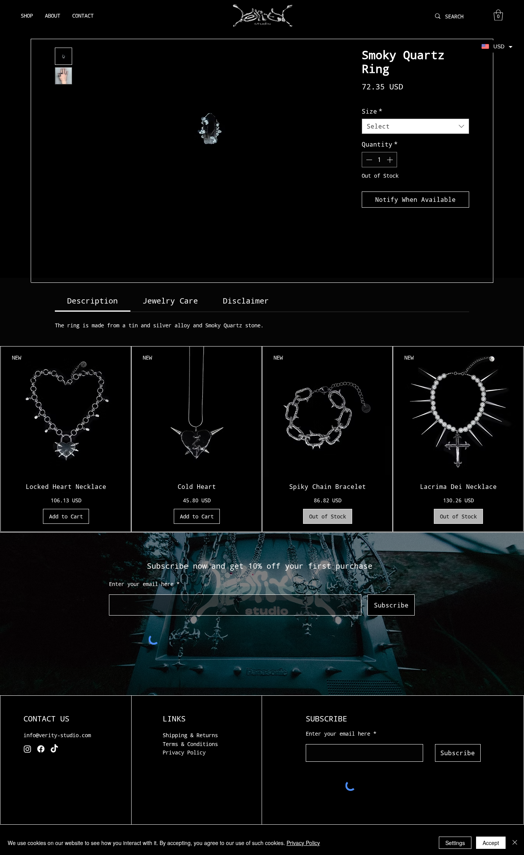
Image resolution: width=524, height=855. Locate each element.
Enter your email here (141, 584)
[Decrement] (368, 159)
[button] (498, 15)
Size (372, 111)
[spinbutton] (379, 159)
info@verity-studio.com (57, 735)
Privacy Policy (184, 752)
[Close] (514, 843)
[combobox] (415, 126)
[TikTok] (54, 749)
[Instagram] (27, 749)
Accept (491, 843)
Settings (455, 843)
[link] (92, 300)
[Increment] (390, 159)
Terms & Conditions (190, 744)
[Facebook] (41, 749)
